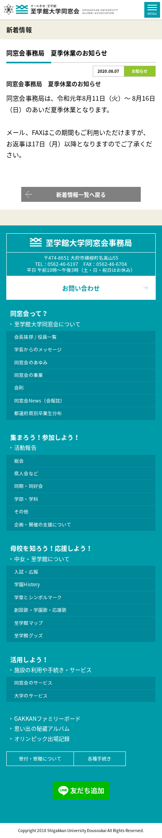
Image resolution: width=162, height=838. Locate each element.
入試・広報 (26, 571)
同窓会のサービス (33, 682)
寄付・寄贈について (40, 758)
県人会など (26, 473)
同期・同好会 (28, 485)
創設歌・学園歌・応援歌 (40, 609)
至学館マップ (28, 622)
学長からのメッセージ (37, 349)
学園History (26, 584)
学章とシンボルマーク (37, 597)
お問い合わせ (81, 288)
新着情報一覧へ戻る (81, 194)
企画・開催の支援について (42, 524)
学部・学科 (26, 498)
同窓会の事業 (28, 374)
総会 (19, 460)
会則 (19, 387)
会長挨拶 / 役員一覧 (35, 336)
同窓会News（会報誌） (39, 400)
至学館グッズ (28, 635)
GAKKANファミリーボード (47, 718)
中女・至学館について (41, 559)
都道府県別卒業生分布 (37, 413)
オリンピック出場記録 (41, 738)
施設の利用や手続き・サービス (52, 670)
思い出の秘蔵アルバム (41, 728)
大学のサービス (30, 695)
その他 (21, 511)
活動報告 (25, 447)
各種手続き (99, 758)
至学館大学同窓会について (47, 324)
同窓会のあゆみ (30, 362)
